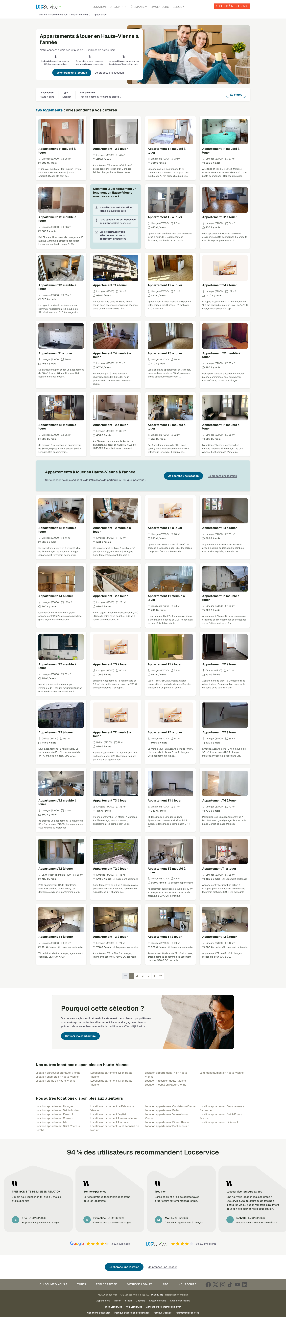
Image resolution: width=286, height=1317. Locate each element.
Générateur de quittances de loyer (163, 1306)
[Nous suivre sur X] (215, 1284)
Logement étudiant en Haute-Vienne (222, 1072)
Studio (128, 1300)
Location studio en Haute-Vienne (55, 1080)
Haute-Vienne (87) (80, 14)
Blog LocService (113, 1306)
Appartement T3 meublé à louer (57, 287)
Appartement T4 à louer (219, 285)
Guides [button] (177, 7)
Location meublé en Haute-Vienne (165, 1084)
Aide (165, 1284)
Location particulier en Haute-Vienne (58, 1072)
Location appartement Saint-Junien (57, 1110)
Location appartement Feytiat (108, 1114)
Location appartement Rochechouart (167, 1126)
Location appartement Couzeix (54, 1118)
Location (99, 7)
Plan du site (157, 1294)
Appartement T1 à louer (110, 285)
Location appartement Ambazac (109, 1122)
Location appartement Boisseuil (219, 1122)
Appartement (103, 1300)
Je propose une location (109, 72)
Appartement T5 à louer (165, 528)
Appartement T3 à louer (165, 353)
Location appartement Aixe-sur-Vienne (113, 1118)
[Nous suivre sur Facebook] (208, 1284)
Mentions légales (139, 1284)
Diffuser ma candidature (80, 1036)
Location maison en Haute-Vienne (165, 1080)
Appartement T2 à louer (110, 149)
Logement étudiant (180, 1300)
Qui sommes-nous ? (53, 1284)
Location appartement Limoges (54, 1106)
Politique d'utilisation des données (131, 1312)
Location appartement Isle (51, 1122)
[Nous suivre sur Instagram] (222, 1284)
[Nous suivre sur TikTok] (230, 1284)
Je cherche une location (71, 72)
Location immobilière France (53, 14)
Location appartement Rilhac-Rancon (167, 1122)
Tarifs (81, 1284)
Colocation (118, 7)
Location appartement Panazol (54, 1114)
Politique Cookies (162, 1312)
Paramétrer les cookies (187, 1312)
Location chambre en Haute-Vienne (57, 1076)
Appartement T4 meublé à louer (167, 150)
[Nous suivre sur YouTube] (237, 1284)
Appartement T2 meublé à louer (57, 219)
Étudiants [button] (137, 7)
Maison (117, 1300)
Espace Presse (106, 1284)
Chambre (140, 1300)
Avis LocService (134, 1306)
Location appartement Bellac (162, 1110)
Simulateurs (160, 7)
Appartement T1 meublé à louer (57, 150)
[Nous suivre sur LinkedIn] (244, 1284)
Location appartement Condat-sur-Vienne (170, 1106)
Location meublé (157, 1300)
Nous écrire (187, 1284)
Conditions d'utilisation (98, 1312)
